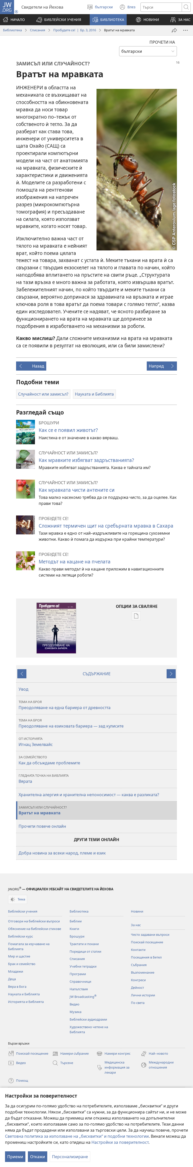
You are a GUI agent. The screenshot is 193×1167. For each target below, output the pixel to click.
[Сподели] (174, 30)
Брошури (77, 936)
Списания (37, 30)
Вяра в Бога (17, 986)
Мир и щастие (19, 956)
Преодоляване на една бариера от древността (65, 704)
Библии (76, 921)
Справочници (80, 981)
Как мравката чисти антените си (77, 489)
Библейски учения (22, 911)
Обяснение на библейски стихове (34, 928)
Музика (75, 1011)
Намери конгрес (113, 1054)
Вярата (44, 778)
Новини (137, 911)
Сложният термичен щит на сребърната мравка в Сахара (106, 525)
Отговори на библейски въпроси (34, 921)
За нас (136, 925)
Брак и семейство (21, 964)
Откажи (37, 1156)
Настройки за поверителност (120, 1142)
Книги (74, 928)
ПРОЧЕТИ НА (162, 42)
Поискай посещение (147, 942)
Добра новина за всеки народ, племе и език (62, 853)
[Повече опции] (185, 30)
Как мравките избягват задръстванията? (86, 460)
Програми (78, 974)
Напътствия (79, 989)
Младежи (15, 971)
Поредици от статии (85, 951)
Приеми (15, 1156)
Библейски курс (20, 936)
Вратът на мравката (43, 810)
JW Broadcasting (83, 996)
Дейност (137, 987)
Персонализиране (70, 1156)
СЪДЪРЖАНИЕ (97, 674)
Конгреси (138, 980)
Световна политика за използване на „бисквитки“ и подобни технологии (77, 1136)
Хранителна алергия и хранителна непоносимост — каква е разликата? (89, 794)
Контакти (138, 949)
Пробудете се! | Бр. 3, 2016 (74, 30)
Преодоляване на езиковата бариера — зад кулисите (71, 723)
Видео (74, 1004)
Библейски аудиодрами (88, 1019)
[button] (59, 19)
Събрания (139, 965)
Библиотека (12, 30)
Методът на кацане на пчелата (75, 561)
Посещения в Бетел (146, 957)
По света (137, 1002)
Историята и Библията (26, 1001)
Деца (12, 979)
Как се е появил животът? (68, 430)
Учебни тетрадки (83, 966)
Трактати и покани (84, 944)
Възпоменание (142, 972)
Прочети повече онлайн (42, 826)
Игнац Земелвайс (36, 741)
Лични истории (143, 995)
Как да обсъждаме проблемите (49, 760)
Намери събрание (70, 1054)
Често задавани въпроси (150, 934)
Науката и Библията (24, 994)
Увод (23, 689)
